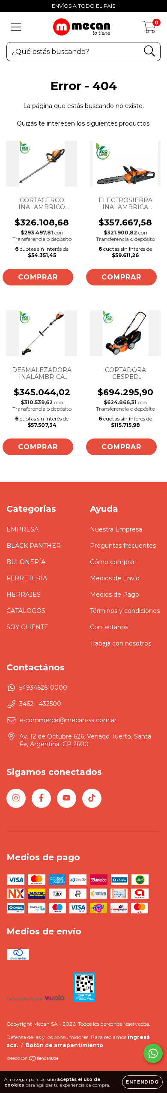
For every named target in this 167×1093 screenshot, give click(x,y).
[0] (149, 29)
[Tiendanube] (33, 1059)
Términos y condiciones (125, 611)
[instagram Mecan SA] (16, 798)
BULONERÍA (25, 562)
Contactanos (109, 627)
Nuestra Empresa (116, 529)
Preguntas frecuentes (123, 546)
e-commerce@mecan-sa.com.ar (67, 720)
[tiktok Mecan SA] (91, 798)
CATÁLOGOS (25, 611)
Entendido (142, 1082)
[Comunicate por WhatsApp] (153, 1053)
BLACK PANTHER (33, 546)
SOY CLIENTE (27, 627)
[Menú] (16, 27)
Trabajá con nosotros (120, 643)
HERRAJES (23, 594)
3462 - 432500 (40, 704)
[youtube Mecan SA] (66, 798)
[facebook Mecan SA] (41, 798)
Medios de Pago (114, 594)
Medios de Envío (115, 578)
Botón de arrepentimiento (64, 1045)
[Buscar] (150, 51)
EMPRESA (22, 529)
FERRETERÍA (26, 578)
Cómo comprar (112, 562)
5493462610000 (43, 687)
